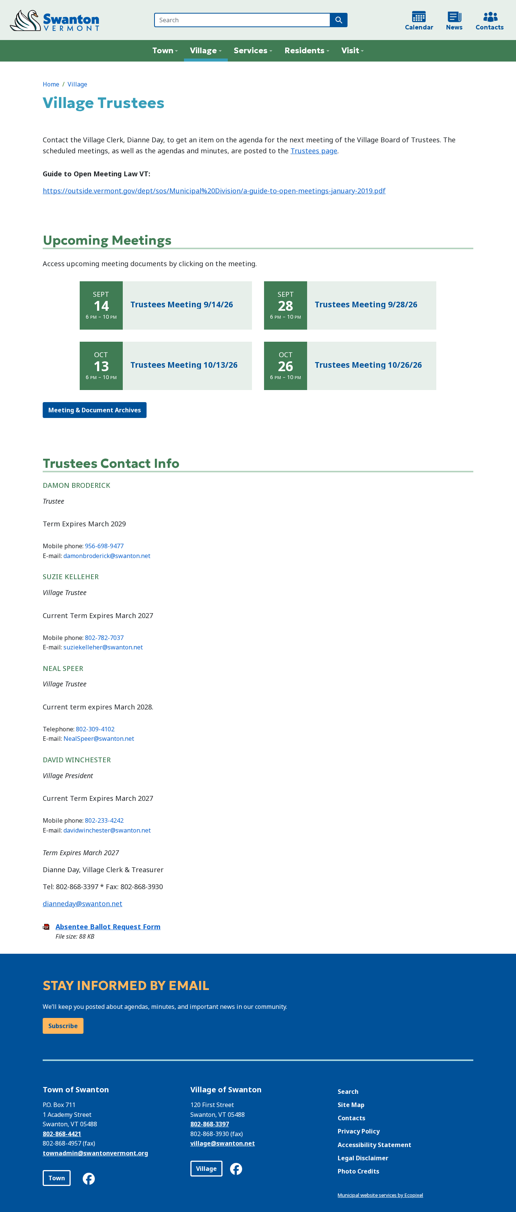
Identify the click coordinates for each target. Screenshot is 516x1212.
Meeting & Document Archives (94, 410)
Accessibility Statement (374, 1145)
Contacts (351, 1118)
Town (56, 1178)
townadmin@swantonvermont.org (95, 1153)
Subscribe (63, 1026)
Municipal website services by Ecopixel (380, 1195)
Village (77, 84)
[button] (165, 51)
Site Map (351, 1105)
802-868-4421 (62, 1134)
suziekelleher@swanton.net (103, 647)
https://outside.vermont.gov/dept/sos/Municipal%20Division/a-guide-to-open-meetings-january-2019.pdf (214, 190)
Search (348, 1091)
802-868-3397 (209, 1124)
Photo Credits (358, 1171)
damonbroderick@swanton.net (106, 556)
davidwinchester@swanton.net (107, 830)
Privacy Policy (359, 1131)
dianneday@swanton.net (82, 903)
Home (51, 84)
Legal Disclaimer (363, 1158)
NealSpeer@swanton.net (98, 738)
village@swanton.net (222, 1143)
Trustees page (313, 150)
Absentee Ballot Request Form (108, 926)
